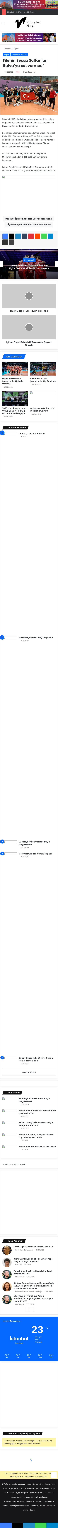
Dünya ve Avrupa (19, 55)
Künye (32, 1510)
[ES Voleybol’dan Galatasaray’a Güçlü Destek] (9, 845)
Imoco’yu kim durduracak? (32, 433)
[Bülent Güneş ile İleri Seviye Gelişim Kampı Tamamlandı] (9, 1062)
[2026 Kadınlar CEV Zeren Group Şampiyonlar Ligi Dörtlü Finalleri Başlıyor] (15, 398)
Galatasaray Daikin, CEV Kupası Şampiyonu (42, 409)
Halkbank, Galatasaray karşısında (36, 637)
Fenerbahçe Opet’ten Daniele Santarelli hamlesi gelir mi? (33, 1272)
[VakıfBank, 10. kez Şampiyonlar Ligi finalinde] (43, 369)
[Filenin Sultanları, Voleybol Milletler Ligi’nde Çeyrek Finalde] (9, 1138)
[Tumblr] (24, 236)
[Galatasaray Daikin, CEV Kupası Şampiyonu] (43, 398)
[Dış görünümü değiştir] (50, 24)
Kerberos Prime (22, 1506)
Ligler (16, 49)
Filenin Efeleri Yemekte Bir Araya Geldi (23, 12)
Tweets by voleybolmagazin (13, 1164)
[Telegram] (50, 236)
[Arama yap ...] (54, 24)
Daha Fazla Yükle (29, 1072)
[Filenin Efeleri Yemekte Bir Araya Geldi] (9, 1150)
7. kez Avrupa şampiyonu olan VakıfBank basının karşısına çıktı (29, 267)
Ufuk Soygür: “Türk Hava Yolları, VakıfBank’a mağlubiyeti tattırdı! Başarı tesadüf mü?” (33, 1299)
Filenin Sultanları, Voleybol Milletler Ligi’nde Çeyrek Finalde (36, 1136)
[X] (11, 236)
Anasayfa (8, 49)
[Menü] (3, 24)
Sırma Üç (18, 1265)
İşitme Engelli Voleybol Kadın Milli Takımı (29, 224)
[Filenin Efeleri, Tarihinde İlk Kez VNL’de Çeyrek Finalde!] (9, 1114)
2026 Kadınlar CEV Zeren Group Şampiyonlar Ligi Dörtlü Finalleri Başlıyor (14, 411)
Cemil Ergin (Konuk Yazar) (24, 1250)
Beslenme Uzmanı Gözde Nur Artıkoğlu (28, 1292)
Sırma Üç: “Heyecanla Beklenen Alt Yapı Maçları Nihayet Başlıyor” (33, 1260)
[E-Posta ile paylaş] (5, 242)
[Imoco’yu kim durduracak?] (9, 533)
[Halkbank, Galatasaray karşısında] (9, 737)
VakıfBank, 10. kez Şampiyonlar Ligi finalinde (43, 380)
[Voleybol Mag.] (29, 23)
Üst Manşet (29, 260)
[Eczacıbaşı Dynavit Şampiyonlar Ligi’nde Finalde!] (15, 369)
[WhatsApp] (44, 236)
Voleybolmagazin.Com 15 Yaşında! (36, 853)
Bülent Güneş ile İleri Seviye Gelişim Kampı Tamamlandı (36, 1059)
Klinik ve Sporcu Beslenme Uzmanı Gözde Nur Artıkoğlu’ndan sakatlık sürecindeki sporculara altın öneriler (34, 1286)
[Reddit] (37, 236)
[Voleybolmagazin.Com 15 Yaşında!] (9, 953)
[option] (29, 264)
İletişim (25, 1510)
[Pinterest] (31, 236)
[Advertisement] (29, 1202)
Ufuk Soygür (19, 1277)
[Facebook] (5, 236)
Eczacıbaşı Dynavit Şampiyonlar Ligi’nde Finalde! (12, 381)
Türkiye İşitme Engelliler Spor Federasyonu (29, 218)
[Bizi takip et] (53, 1474)
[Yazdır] (11, 242)
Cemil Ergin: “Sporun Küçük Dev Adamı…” (33, 1246)
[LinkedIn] (18, 236)
